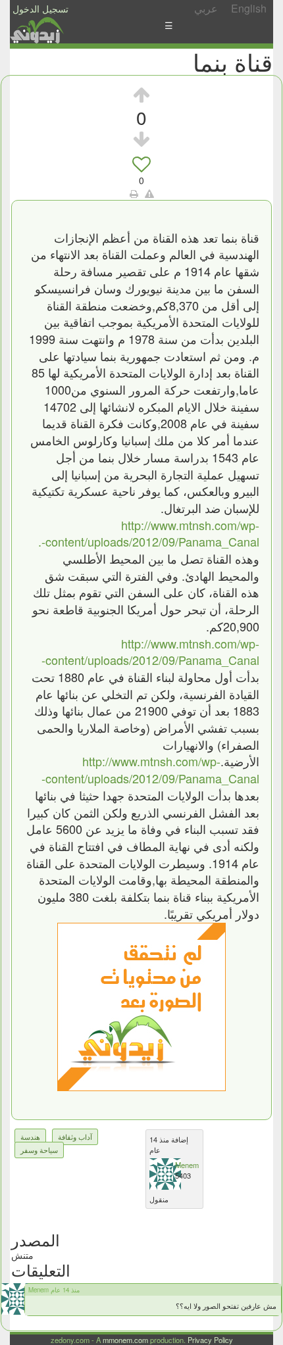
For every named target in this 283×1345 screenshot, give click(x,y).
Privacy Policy (210, 1339)
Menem (187, 1165)
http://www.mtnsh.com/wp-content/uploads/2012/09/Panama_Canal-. (148, 533)
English (249, 8)
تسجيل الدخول (40, 8)
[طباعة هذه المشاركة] (134, 193)
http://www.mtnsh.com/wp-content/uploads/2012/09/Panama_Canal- (150, 652)
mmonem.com (125, 1339)
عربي (206, 8)
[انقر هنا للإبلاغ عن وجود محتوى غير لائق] (149, 193)
